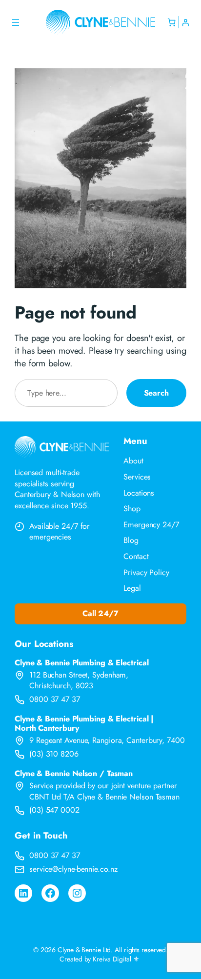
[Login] (185, 22)
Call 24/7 (100, 613)
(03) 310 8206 (54, 753)
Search (156, 393)
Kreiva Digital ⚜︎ (116, 959)
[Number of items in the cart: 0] (171, 22)
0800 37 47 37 (54, 699)
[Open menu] (15, 22)
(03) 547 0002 (54, 810)
